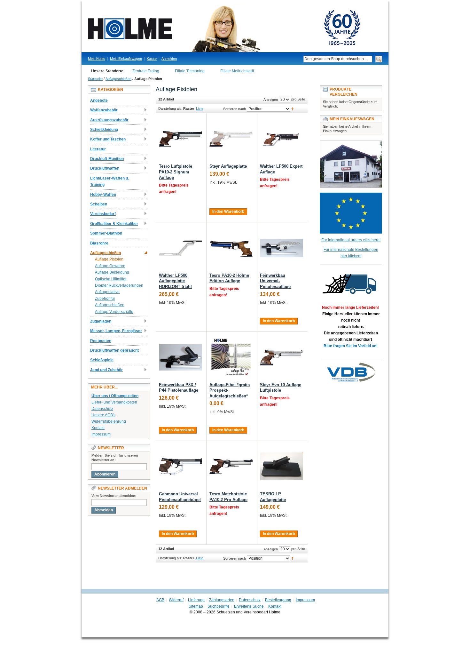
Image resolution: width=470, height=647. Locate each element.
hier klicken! (351, 256)
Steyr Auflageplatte (228, 166)
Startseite (95, 79)
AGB (160, 600)
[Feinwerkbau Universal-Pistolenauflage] (281, 247)
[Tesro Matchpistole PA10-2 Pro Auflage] (231, 466)
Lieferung (196, 600)
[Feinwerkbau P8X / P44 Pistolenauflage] (180, 357)
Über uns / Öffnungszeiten (114, 396)
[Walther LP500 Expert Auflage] (281, 138)
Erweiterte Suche (249, 606)
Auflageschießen (118, 79)
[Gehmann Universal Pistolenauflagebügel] (180, 466)
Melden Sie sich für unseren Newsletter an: (114, 457)
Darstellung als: (170, 108)
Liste (199, 108)
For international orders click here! (350, 240)
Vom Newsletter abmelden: (114, 496)
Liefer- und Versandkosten (114, 402)
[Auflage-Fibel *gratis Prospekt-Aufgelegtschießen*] (231, 357)
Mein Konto (96, 58)
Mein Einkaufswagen (126, 58)
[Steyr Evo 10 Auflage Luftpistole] (281, 357)
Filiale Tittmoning (190, 71)
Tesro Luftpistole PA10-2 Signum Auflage (175, 172)
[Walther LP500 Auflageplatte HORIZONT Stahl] (180, 247)
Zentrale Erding (145, 71)
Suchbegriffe (219, 606)
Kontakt (98, 428)
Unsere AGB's (103, 415)
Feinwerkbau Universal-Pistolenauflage (275, 281)
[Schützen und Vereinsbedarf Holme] (232, 28)
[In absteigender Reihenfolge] (292, 108)
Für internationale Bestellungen (351, 249)
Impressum (101, 434)
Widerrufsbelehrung (108, 421)
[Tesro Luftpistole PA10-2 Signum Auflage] (180, 138)
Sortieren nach (234, 109)
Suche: (299, 59)
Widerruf (176, 600)
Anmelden (169, 58)
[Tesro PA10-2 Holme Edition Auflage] (231, 247)
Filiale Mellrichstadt (237, 71)
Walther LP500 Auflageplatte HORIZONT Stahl (175, 281)
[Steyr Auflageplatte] (231, 138)
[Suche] (378, 59)
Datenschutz (102, 408)
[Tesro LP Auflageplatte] (281, 466)
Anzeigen (270, 99)
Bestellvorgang (278, 600)
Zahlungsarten (221, 600)
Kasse (152, 58)
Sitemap (196, 606)
